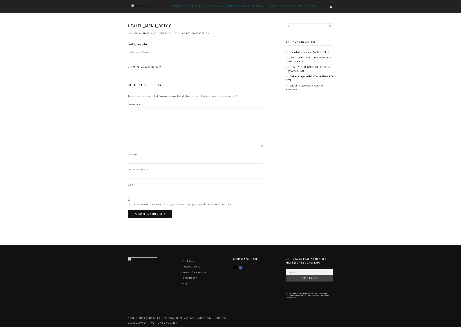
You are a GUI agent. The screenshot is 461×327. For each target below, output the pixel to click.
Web (130, 184)
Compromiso (213, 6)
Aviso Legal (205, 318)
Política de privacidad (178, 318)
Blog (274, 6)
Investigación (238, 6)
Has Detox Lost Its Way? (144, 67)
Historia (193, 6)
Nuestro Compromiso (194, 272)
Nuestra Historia (191, 266)
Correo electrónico (138, 169)
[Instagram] (235, 268)
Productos (188, 261)
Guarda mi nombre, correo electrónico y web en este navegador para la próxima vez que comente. (182, 204)
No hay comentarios (195, 33)
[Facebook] (241, 268)
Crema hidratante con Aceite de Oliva (308, 52)
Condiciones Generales (144, 318)
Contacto (288, 6)
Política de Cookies (163, 322)
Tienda (257, 6)
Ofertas (177, 6)
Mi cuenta (307, 6)
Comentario (135, 104)
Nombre (132, 154)
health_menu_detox (149, 26)
